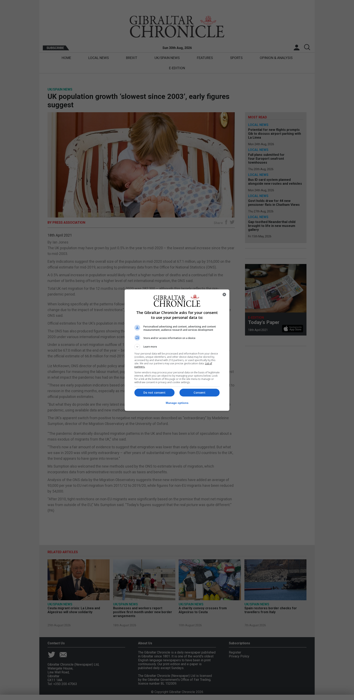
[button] (177, 347)
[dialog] (177, 350)
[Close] (224, 294)
